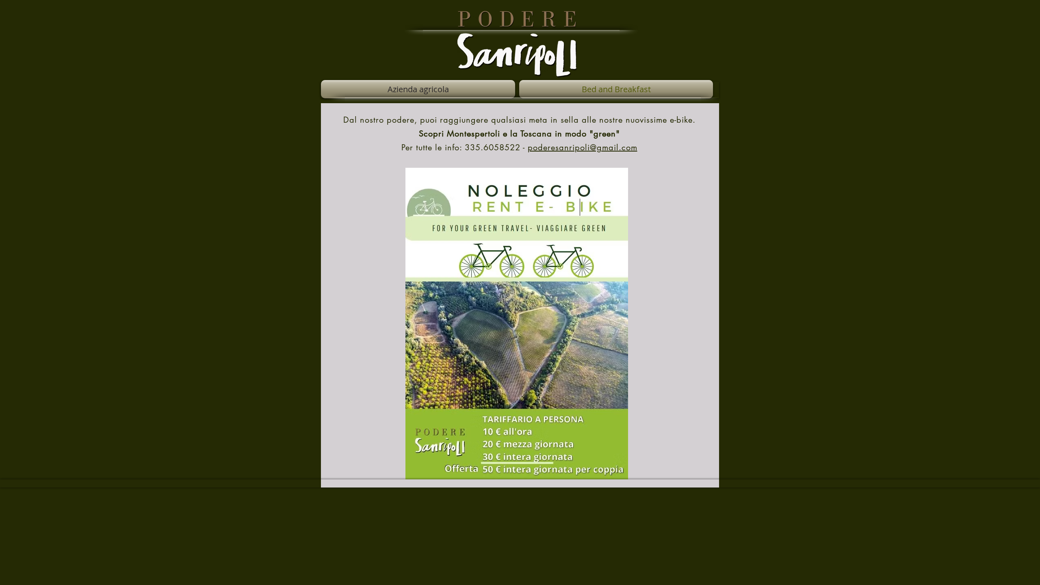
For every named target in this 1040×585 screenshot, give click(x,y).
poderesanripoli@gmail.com (582, 147)
